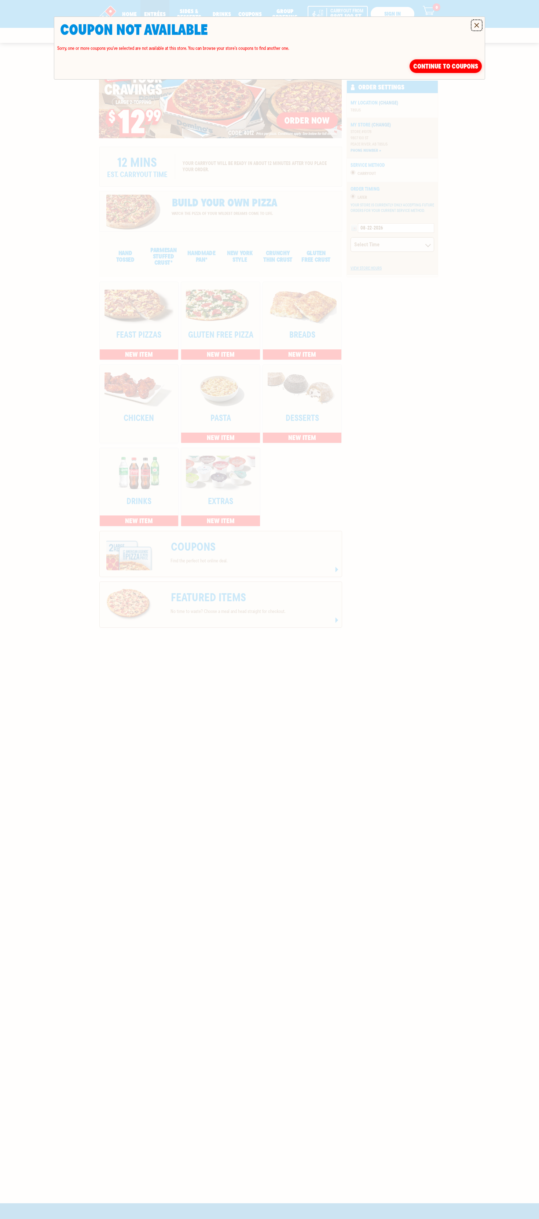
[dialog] (269, 48)
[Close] (476, 25)
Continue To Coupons (445, 66)
